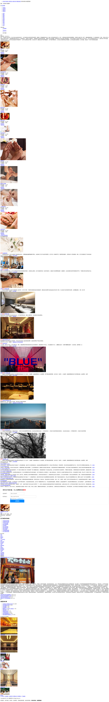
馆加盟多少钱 (4, 459)
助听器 (1, 547)
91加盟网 (4, 28)
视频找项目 (18, 1)
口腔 (1, 551)
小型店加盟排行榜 (5, 429)
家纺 (4, 16)
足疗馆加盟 (15, 461)
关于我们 (2, 696)
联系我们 (19, 696)
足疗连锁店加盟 (6, 531)
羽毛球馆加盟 (5, 527)
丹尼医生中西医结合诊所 (8, 603)
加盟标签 (4, 30)
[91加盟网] (2, 5)
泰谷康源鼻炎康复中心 (7, 614)
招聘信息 (15, 696)
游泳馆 (1, 543)
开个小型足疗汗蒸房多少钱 (5, 471)
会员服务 (6, 696)
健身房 (1, 537)
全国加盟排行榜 (4, 288)
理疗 (1, 546)
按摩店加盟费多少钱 (5, 400)
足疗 (1, 48)
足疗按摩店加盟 (19, 402)
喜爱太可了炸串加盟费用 (5, 598)
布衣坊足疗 (2, 229)
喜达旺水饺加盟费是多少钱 (5, 595)
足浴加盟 (4, 525)
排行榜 (4, 1)
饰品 (4, 21)
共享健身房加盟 (6, 530)
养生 (1, 534)
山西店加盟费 (4, 269)
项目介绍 (6, 511)
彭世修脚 (4, 607)
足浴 (1, 538)
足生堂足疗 (2, 132)
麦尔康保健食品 (6, 613)
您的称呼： (5, 493)
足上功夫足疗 (3, 71)
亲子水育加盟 (5, 526)
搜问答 (4, 11)
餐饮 (4, 14)
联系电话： (5, 496)
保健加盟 (14, 316)
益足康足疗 (2, 84)
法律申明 (11, 696)
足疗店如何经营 (3, 480)
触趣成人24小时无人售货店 (8, 608)
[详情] (93, 465)
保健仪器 (2, 553)
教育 (4, 20)
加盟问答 (14, 1)
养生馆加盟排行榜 (5, 339)
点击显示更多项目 (4, 235)
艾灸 (1, 544)
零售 (4, 22)
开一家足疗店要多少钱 (5, 468)
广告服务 (23, 696)
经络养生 (2, 545)
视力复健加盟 (5, 524)
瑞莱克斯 (4, 609)
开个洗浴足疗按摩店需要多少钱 (6, 478)
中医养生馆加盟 (6, 520)
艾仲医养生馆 (5, 612)
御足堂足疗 (2, 120)
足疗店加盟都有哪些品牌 (5, 485)
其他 (1, 540)
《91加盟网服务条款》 (20, 498)
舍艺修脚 (4, 606)
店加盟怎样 (3, 253)
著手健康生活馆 (6, 605)
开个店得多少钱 (4, 313)
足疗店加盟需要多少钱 (5, 473)
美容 (4, 18)
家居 (4, 19)
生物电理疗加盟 (6, 521)
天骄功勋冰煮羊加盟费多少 (5, 594)
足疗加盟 (14, 291)
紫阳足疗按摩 (3, 183)
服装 (4, 15)
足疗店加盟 (15, 255)
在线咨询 (2, 52)
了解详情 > (2, 53)
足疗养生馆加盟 (19, 342)
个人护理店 (2, 539)
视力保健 (2, 541)
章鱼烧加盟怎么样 (5, 557)
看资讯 (4, 10)
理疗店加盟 (5, 529)
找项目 (7, 1)
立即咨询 (17, 501)
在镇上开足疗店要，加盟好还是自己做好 (8, 482)
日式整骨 (2, 552)
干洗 (4, 24)
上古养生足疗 (3, 206)
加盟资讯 (10, 1)
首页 (4, 13)
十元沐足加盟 (5, 523)
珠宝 (4, 25)
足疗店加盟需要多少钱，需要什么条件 (8, 475)
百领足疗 (2, 160)
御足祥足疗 (2, 107)
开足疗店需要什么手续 (5, 463)
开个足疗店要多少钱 (4, 466)
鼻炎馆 (1, 550)
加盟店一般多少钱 (5, 372)
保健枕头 (2, 554)
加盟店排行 (3, 343)
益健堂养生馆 (5, 611)
